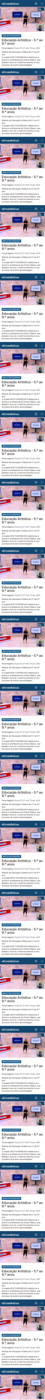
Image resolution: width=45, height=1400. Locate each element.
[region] (22, 700)
